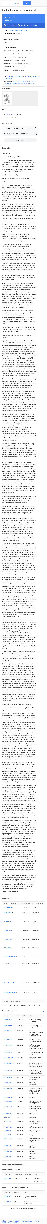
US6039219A (8, 939)
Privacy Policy (6, 1222)
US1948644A (8, 1114)
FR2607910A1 (8, 921)
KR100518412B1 (9, 1063)
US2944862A (8, 907)
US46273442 (8, 1178)
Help (15, 1222)
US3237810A (8, 1106)
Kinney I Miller (14, 30)
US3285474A (8, 1070)
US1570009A (8, 1097)
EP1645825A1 (8, 948)
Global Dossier (24, 84)
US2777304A (8, 1077)
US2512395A (8, 1020)
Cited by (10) (11, 76)
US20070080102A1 (10, 956)
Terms (37, 1221)
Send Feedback (14, 1221)
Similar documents (21, 76)
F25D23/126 (10, 114)
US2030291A (8, 1151)
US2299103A (8, 1101)
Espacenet (15, 84)
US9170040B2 (8, 1039)
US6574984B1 (8, 1045)
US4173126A (8, 913)
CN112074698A (8, 1088)
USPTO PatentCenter (24, 81)
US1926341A (8, 1146)
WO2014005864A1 (10, 982)
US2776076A (8, 1139)
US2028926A (8, 1157)
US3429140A (8, 1031)
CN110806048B (8, 1058)
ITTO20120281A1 (9, 964)
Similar (35, 25)
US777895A (7, 1135)
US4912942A (8, 930)
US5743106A (8, 1052)
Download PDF (11, 25)
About (4, 1221)
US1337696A (8, 1127)
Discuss (31, 84)
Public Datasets (27, 1221)
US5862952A (8, 1083)
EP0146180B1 (8, 1121)
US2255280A (8, 1131)
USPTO (15, 81)
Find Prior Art (24, 25)
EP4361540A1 (8, 1117)
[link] (13, 115)
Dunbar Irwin (23, 30)
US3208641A (8, 1025)
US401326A (7, 1196)
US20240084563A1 (10, 992)
